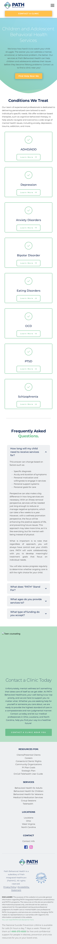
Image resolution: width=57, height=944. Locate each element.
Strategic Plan (28, 770)
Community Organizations (28, 764)
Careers (28, 758)
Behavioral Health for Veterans (28, 794)
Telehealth (28, 803)
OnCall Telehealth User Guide (28, 774)
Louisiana (28, 817)
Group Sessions (28, 800)
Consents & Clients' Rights (28, 761)
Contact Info (28, 841)
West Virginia (28, 824)
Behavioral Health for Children (28, 791)
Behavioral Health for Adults (28, 788)
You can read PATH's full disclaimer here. (18, 920)
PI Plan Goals (28, 767)
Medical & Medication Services (28, 797)
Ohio (28, 821)
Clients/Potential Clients (28, 755)
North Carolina (28, 827)
